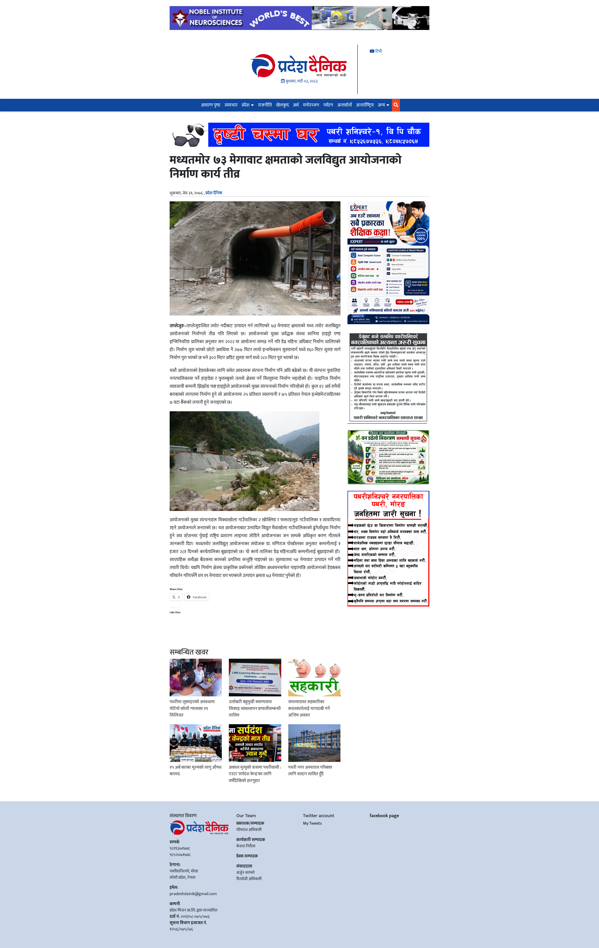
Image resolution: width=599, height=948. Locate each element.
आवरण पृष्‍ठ (210, 105)
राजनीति (265, 105)
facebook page (384, 816)
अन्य (381, 105)
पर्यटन (328, 105)
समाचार (231, 105)
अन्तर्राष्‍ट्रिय (365, 105)
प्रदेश (245, 105)
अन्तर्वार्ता (344, 105)
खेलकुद (282, 105)
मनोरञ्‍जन (311, 105)
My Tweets (312, 823)
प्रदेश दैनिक (213, 193)
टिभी (378, 51)
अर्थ (296, 105)
